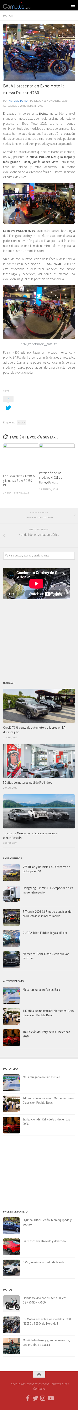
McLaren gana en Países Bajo (41, 990)
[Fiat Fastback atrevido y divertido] (11, 1246)
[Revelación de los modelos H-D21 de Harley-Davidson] (57, 455)
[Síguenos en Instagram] (43, 1398)
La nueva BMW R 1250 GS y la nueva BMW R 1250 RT (19, 480)
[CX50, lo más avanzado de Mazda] (11, 1268)
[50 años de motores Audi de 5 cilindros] (39, 761)
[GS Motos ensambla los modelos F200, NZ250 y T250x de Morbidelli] (11, 1324)
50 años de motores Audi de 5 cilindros (27, 782)
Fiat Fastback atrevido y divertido (44, 1241)
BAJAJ (21, 422)
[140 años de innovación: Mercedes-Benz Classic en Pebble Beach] (11, 1016)
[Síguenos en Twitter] (35, 1398)
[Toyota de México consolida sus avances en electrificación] (39, 811)
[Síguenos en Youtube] (50, 1398)
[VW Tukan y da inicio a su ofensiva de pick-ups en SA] (11, 872)
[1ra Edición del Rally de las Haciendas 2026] (11, 1037)
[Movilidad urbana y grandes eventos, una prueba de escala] (11, 1346)
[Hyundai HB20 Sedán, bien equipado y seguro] (11, 1225)
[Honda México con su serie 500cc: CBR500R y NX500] (11, 1303)
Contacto (39, 1389)
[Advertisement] (39, 638)
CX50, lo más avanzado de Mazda (43, 1262)
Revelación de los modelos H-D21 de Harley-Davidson (50, 477)
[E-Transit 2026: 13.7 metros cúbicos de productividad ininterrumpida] (11, 917)
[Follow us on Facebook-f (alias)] (28, 1398)
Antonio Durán (18, 101)
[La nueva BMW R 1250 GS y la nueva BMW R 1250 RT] (21, 457)
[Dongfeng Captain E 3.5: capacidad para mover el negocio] (11, 895)
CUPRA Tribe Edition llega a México (45, 933)
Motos (8, 15)
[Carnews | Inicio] (21, 5)
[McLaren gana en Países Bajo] (11, 995)
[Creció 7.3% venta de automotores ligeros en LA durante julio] (39, 706)
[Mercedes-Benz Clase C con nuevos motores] (11, 959)
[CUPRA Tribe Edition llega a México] (11, 938)
